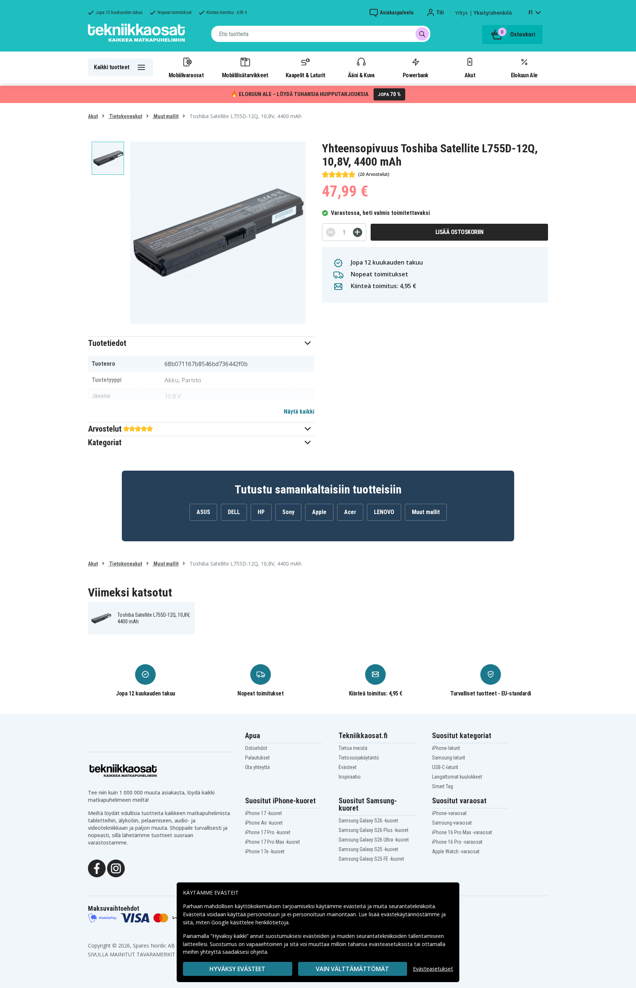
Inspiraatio (350, 777)
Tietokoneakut (125, 116)
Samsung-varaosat (452, 823)
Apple (319, 512)
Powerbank (415, 75)
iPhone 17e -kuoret (265, 851)
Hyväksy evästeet (237, 969)
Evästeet (348, 767)
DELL (234, 512)
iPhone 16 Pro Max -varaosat (462, 832)
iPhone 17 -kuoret (263, 813)
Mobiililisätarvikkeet (245, 75)
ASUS (203, 512)
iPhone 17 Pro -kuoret (267, 832)
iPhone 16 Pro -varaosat (457, 842)
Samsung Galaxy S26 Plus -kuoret (374, 830)
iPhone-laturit (446, 748)
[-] (330, 232)
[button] (201, 343)
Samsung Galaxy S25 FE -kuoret (371, 859)
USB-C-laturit (445, 767)
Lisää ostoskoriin (459, 232)
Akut (469, 75)
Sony (288, 512)
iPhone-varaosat (449, 813)
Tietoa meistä (353, 748)
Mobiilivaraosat (186, 75)
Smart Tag (442, 786)
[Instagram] (116, 868)
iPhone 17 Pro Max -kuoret (272, 842)
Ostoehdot (256, 748)
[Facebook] (97, 868)
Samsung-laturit (448, 758)
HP (261, 512)
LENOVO (384, 512)
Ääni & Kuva (361, 75)
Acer (350, 512)
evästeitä (355, 906)
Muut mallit (165, 116)
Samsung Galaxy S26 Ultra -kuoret (374, 840)
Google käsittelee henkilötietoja (250, 922)
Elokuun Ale (524, 75)
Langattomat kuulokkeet (457, 777)
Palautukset (257, 758)
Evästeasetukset (433, 968)
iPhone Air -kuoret (264, 823)
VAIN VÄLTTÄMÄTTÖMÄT (352, 969)
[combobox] (320, 34)
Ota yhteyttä (257, 767)
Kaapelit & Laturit (305, 75)
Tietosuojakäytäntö (359, 758)
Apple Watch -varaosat (456, 851)
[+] (357, 232)
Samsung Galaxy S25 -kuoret (368, 849)
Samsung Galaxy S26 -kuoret (368, 821)
